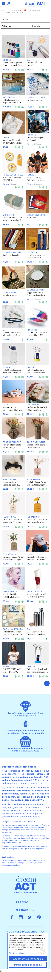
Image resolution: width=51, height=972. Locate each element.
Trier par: (7, 26)
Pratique (22, 910)
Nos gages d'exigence (22, 931)
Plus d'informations (16, 953)
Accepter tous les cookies (28, 958)
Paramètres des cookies (28, 964)
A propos (22, 902)
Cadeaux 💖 (16, 10)
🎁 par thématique (32, 10)
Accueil (4, 10)
